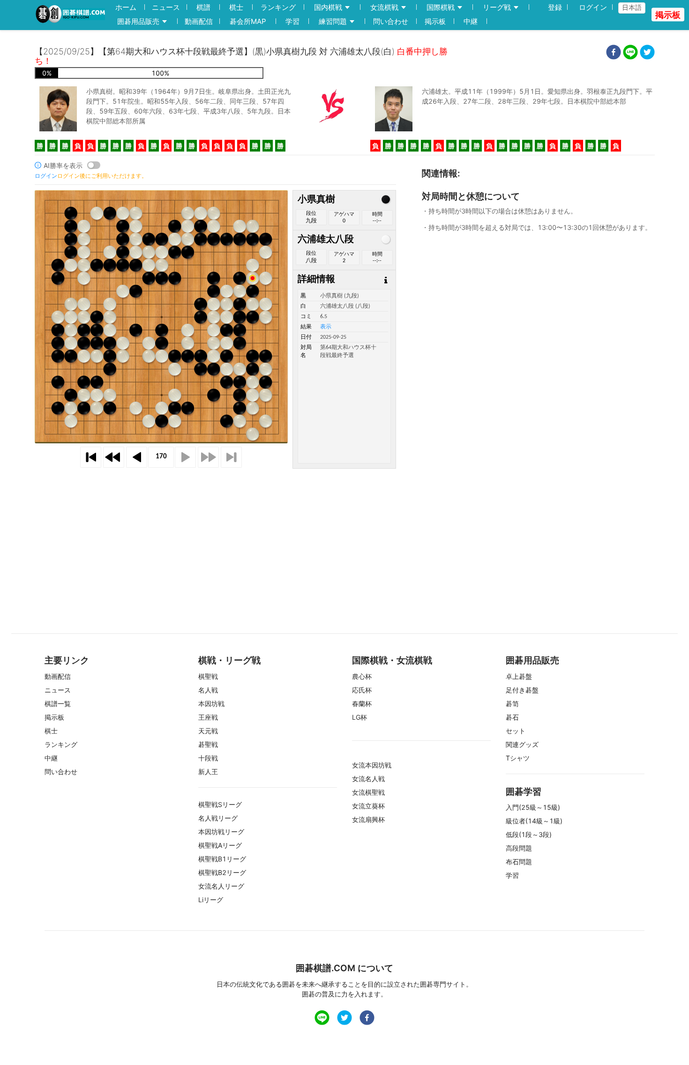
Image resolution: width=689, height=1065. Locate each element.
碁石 (512, 717)
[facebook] (613, 53)
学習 (292, 21)
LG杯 (359, 717)
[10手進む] (208, 457)
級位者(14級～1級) (534, 821)
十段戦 (208, 758)
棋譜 (203, 7)
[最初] (90, 457)
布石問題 (519, 862)
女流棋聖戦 (368, 792)
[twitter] (647, 53)
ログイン (593, 7)
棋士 (236, 7)
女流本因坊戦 (371, 765)
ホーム (125, 7)
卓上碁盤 (519, 676)
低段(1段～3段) (529, 834)
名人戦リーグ (218, 818)
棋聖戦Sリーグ (220, 804)
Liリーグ (210, 900)
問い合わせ (390, 21)
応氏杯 (362, 690)
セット (515, 731)
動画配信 (199, 21)
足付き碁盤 (522, 690)
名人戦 (208, 690)
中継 (471, 21)
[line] (630, 53)
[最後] (231, 457)
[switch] (93, 165)
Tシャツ (518, 758)
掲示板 (435, 21)
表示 (325, 327)
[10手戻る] (113, 457)
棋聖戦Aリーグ (220, 845)
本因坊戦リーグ (221, 832)
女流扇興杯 (368, 819)
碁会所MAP (248, 21)
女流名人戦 (368, 779)
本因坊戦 (211, 703)
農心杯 (362, 676)
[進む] (185, 457)
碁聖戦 (208, 744)
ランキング (278, 7)
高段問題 (519, 848)
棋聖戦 (208, 676)
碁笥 (512, 703)
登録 (555, 7)
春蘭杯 (362, 703)
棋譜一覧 (58, 703)
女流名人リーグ (221, 886)
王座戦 (208, 717)
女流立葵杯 (368, 806)
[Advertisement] (344, 536)
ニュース (166, 7)
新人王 (208, 772)
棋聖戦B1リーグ (222, 859)
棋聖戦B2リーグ (222, 872)
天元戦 (208, 731)
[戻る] (136, 457)
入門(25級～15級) (533, 807)
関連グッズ (522, 744)
